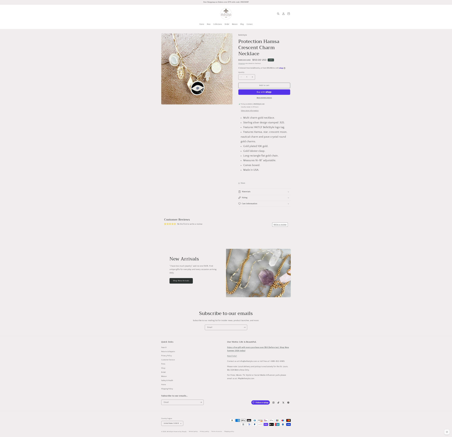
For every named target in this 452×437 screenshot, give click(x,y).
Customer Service (168, 360)
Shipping (241, 63)
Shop (163, 368)
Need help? (232, 356)
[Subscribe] (244, 327)
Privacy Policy (166, 356)
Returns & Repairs (168, 352)
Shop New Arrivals (181, 281)
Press (163, 364)
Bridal (163, 372)
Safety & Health (167, 380)
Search (164, 347)
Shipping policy (229, 431)
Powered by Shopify (180, 431)
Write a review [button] (280, 225)
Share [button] (243, 183)
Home (163, 385)
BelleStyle (170, 431)
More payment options (264, 97)
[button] (278, 13)
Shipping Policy (167, 389)
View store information (250, 111)
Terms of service (216, 431)
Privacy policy (204, 431)
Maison (164, 376)
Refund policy (193, 431)
